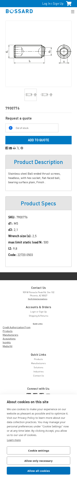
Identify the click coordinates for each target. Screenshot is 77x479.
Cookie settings (38, 450)
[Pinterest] (21, 148)
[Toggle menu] (71, 11)
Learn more (14, 440)
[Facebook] (6, 148)
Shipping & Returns (38, 315)
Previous (8, 53)
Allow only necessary (38, 461)
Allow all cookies (38, 471)
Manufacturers (10, 334)
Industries (38, 371)
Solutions (38, 367)
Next (68, 53)
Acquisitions (9, 338)
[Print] (14, 148)
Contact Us (38, 375)
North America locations (37, 299)
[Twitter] (18, 148)
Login (33, 311)
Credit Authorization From (16, 327)
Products (8, 331)
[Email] (10, 148)
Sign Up (58, 3)
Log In (46, 3)
